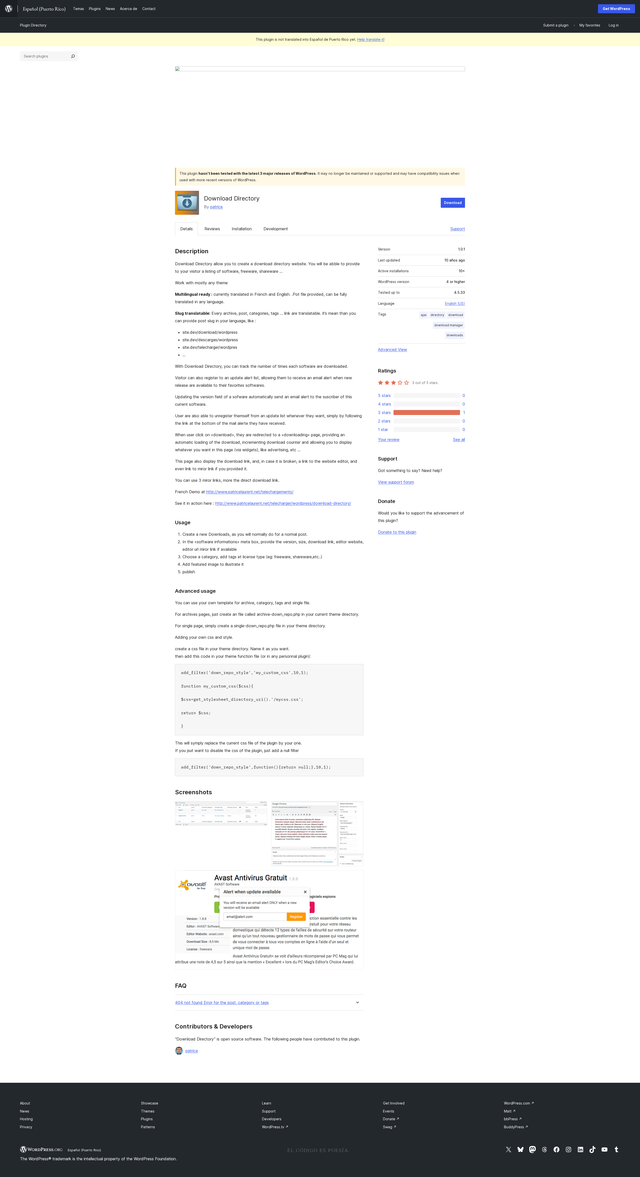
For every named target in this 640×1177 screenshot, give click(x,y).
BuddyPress (516, 1127)
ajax (423, 315)
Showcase (149, 1103)
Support (457, 228)
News (24, 1111)
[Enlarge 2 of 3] (356, 807)
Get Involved (393, 1103)
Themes (147, 1111)
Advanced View (392, 349)
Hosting (26, 1119)
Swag (389, 1127)
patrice (216, 206)
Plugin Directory (33, 25)
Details (186, 228)
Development (276, 228)
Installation (242, 228)
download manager (448, 325)
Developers (272, 1119)
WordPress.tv (275, 1127)
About (25, 1103)
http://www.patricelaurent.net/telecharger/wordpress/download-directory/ (283, 503)
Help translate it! (370, 39)
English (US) (455, 303)
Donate (391, 1119)
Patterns (148, 1127)
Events (388, 1111)
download (455, 315)
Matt (510, 1111)
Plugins (147, 1119)
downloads (454, 335)
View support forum (396, 482)
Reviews (212, 228)
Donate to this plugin (397, 532)
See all (459, 439)
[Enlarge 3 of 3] (356, 877)
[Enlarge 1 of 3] (260, 807)
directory (437, 315)
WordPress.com (519, 1103)
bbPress (513, 1119)
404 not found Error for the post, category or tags (222, 1002)
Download (453, 202)
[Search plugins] (73, 56)
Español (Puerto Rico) (84, 1150)
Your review (389, 439)
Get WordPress (616, 8)
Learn (266, 1103)
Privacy (26, 1127)
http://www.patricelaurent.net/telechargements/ (250, 491)
